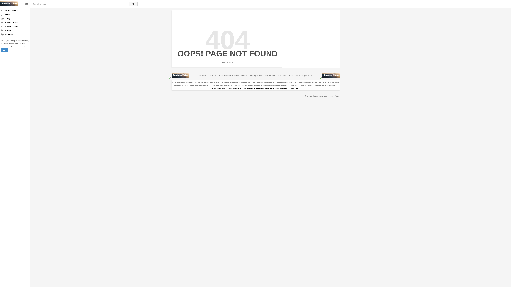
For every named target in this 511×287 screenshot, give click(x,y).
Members (9, 34)
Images (8, 18)
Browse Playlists (12, 26)
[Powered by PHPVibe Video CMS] (170, 77)
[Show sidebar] (26, 4)
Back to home (227, 62)
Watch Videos (11, 10)
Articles (8, 30)
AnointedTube (321, 96)
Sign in (4, 50)
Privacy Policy (334, 96)
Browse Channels (12, 22)
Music (7, 14)
